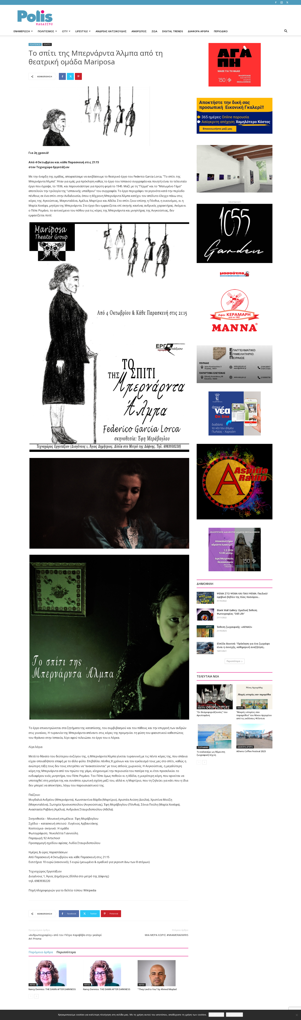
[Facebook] (275, 2)
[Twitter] (287, 2)
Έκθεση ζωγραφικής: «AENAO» (234, 627)
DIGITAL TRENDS (172, 31)
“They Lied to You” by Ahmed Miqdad (157, 989)
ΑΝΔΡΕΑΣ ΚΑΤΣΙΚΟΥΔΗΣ (111, 31)
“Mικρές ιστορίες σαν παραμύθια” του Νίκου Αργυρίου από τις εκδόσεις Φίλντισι (254, 715)
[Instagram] (281, 2)
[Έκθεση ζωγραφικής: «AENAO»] (205, 631)
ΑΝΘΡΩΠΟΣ (139, 31)
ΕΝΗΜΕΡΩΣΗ (22, 31)
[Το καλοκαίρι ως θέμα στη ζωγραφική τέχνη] (215, 736)
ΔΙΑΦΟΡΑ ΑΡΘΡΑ (198, 31)
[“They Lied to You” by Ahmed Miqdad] (163, 973)
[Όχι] (296, 1015)
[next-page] (36, 996)
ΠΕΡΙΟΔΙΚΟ (221, 31)
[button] (285, 31)
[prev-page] (31, 996)
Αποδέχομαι (216, 1014)
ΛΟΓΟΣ (33, 984)
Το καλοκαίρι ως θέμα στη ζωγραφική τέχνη (211, 753)
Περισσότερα (66, 952)
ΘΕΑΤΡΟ (47, 44)
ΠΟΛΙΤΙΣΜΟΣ (46, 31)
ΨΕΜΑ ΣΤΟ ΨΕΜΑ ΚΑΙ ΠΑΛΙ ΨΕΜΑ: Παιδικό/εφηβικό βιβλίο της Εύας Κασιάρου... (242, 595)
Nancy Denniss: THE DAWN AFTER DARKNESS (52, 989)
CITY (65, 31)
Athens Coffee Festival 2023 (251, 751)
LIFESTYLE (81, 31)
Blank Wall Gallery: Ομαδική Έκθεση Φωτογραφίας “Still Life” (237, 612)
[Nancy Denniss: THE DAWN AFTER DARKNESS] (54, 973)
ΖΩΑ (154, 31)
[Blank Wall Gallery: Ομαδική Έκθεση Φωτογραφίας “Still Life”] (205, 615)
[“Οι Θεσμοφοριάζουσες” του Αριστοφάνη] (215, 696)
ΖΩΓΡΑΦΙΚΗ (203, 747)
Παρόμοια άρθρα (41, 952)
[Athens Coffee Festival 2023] (254, 736)
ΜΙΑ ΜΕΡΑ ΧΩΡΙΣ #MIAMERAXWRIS (166, 935)
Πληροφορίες (234, 1014)
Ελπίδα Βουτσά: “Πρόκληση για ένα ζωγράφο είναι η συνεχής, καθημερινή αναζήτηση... (243, 645)
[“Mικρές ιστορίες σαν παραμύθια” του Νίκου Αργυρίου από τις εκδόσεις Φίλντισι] (254, 696)
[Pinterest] (78, 76)
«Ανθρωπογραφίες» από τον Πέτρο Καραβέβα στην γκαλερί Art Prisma (65, 936)
